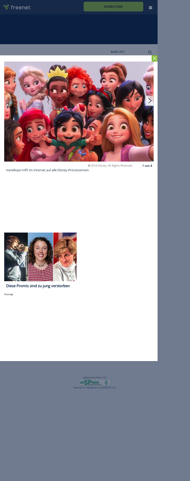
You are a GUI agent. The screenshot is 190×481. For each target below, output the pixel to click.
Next (149, 100)
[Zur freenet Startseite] (15, 5)
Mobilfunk (113, 6)
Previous (8, 100)
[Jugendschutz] (95, 382)
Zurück (155, 58)
